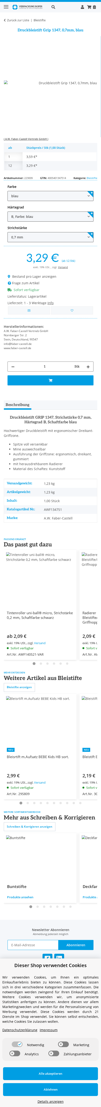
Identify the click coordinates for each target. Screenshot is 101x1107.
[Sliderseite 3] (47, 663)
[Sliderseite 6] (67, 663)
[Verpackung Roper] (28, 7)
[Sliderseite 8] (67, 803)
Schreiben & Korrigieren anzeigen (29, 827)
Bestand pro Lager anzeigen (34, 276)
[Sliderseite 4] (54, 663)
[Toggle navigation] (6, 5)
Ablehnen (51, 1089)
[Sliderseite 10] (80, 803)
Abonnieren (75, 945)
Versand (63, 267)
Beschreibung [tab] (17, 405)
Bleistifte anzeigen (19, 687)
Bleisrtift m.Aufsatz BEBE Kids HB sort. (38, 756)
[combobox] (50, 196)
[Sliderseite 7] (60, 803)
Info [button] (50, 303)
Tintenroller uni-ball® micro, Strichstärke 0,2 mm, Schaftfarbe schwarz (40, 615)
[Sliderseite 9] (74, 803)
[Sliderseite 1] (34, 663)
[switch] (17, 1044)
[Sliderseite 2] (41, 663)
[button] (63, 7)
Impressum (49, 1030)
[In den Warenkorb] (50, 380)
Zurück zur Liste (18, 20)
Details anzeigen (51, 1101)
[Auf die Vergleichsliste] (29, 310)
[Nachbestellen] (94, 7)
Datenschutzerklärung (19, 1030)
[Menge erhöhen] (88, 366)
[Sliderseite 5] (60, 663)
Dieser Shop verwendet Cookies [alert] (50, 965)
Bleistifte (92, 178)
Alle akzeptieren (50, 1073)
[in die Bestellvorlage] (72, 310)
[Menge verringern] (13, 366)
